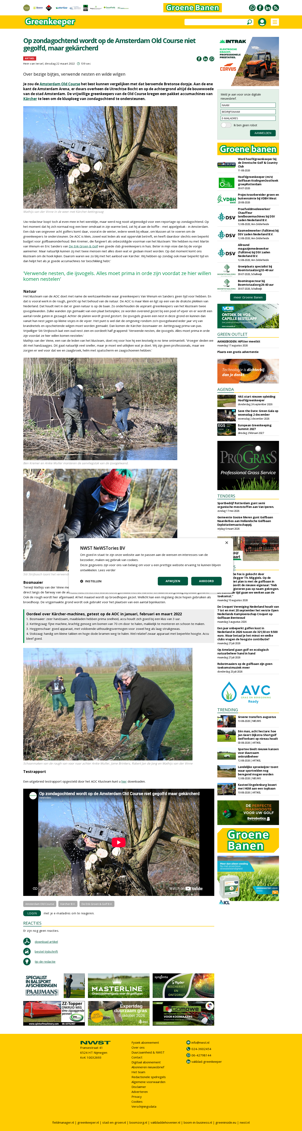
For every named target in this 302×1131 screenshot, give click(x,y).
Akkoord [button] (206, 581)
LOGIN (32, 913)
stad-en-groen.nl (114, 1122)
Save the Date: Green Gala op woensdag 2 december (258, 412)
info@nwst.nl (200, 1042)
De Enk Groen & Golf (83, 246)
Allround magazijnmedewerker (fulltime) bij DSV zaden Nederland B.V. (254, 250)
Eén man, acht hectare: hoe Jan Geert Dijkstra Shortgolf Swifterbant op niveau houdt (258, 735)
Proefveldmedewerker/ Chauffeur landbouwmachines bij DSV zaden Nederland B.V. (256, 214)
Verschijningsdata (143, 1106)
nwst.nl (245, 1122)
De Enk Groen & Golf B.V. (97, 904)
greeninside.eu (226, 1122)
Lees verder (107, 570)
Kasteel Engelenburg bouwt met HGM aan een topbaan (257, 786)
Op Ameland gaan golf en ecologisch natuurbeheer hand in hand (243, 651)
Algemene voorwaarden (148, 1082)
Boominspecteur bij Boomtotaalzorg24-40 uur (256, 283)
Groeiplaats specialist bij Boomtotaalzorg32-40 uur (256, 268)
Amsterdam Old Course (60, 84)
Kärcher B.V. (67, 904)
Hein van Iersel (33, 63)
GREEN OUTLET (232, 334)
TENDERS (226, 496)
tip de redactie (45, 961)
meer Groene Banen (248, 297)
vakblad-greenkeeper (206, 1061)
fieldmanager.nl (63, 1122)
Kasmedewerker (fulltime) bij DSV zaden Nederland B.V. (258, 232)
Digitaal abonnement (146, 1062)
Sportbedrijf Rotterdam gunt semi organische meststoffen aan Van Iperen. (245, 505)
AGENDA (225, 389)
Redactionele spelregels (148, 1077)
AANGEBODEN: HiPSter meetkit (238, 341)
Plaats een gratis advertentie (238, 352)
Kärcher (30, 98)
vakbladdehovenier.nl (165, 1122)
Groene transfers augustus (257, 717)
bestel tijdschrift (46, 951)
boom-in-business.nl (198, 1122)
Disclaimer (138, 1087)
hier (124, 781)
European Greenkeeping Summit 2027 (255, 427)
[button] (90, 581)
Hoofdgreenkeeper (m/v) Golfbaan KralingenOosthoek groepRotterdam (258, 180)
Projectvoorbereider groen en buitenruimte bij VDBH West (258, 196)
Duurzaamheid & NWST (148, 1052)
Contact (136, 1057)
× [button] (226, 542)
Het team (138, 1072)
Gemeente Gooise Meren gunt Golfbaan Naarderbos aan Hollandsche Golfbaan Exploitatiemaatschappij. (245, 521)
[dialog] (151, 565)
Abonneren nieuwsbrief (147, 1067)
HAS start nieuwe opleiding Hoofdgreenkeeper (256, 398)
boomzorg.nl (138, 1122)
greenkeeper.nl (88, 1122)
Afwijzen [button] (173, 581)
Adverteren (139, 1092)
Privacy (136, 1097)
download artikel (46, 942)
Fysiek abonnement (145, 1042)
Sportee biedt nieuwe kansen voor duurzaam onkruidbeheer (258, 752)
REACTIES (32, 923)
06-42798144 (201, 1055)
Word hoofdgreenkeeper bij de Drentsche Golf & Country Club (258, 162)
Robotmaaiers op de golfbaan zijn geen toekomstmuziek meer (244, 665)
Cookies (137, 1101)
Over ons (138, 1047)
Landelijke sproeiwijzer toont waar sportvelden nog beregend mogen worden (258, 770)
